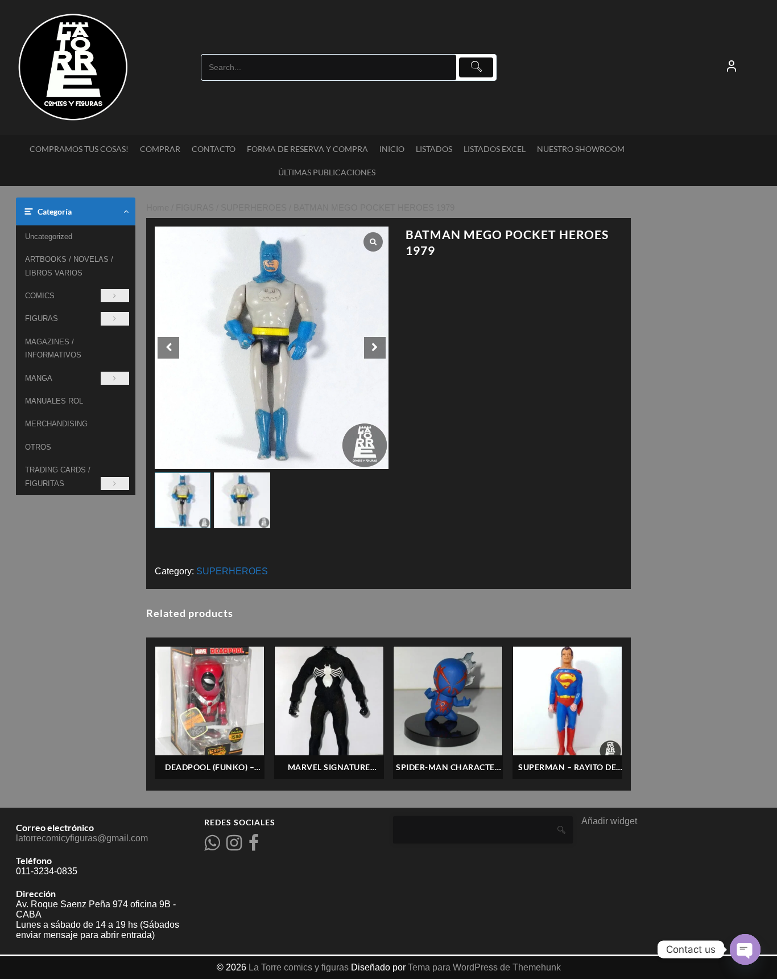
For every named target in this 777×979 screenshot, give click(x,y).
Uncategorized (48, 236)
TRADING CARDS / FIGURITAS (57, 476)
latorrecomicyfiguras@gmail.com (82, 838)
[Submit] (476, 67)
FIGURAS (41, 318)
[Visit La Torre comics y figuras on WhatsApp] (212, 846)
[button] (375, 348)
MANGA (38, 378)
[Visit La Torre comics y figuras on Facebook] (254, 846)
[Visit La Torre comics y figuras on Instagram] (234, 846)
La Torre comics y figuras (299, 967)
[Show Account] (731, 67)
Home (157, 207)
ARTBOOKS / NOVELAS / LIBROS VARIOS (69, 266)
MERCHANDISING (56, 423)
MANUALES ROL (54, 401)
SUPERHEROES (254, 207)
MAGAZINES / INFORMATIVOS (53, 348)
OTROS (38, 447)
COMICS (40, 295)
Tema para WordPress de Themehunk (484, 967)
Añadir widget (609, 821)
